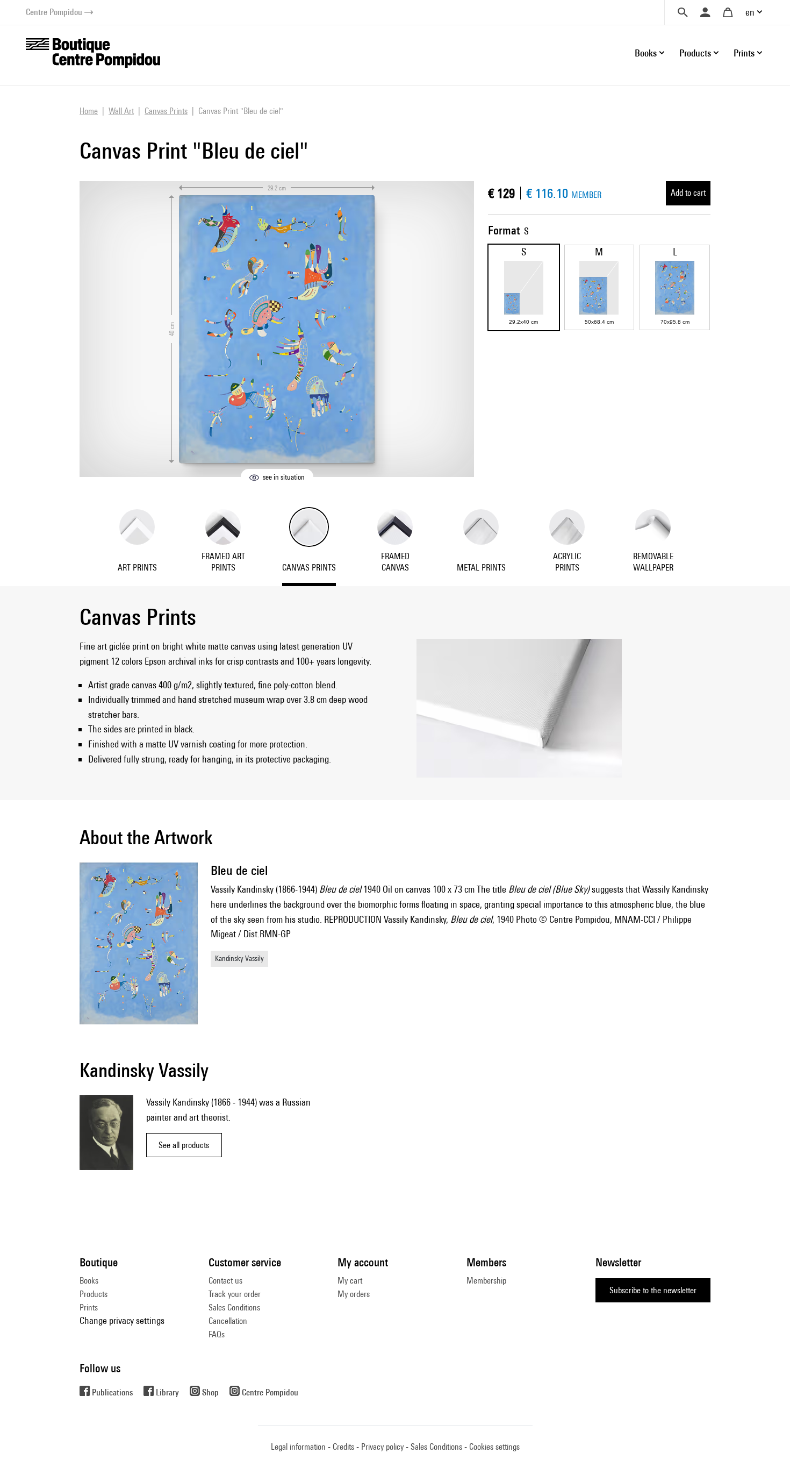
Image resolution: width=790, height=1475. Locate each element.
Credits (343, 1447)
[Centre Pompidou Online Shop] (93, 52)
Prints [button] (744, 53)
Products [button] (695, 53)
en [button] (750, 12)
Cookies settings (494, 1447)
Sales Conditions (234, 1307)
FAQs (217, 1334)
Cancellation (228, 1321)
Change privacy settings (122, 1320)
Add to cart (688, 193)
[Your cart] (728, 12)
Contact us (225, 1281)
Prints (89, 1307)
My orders (353, 1294)
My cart (349, 1281)
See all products (184, 1145)
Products (93, 1294)
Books (89, 1281)
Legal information (298, 1447)
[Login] (705, 12)
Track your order (235, 1294)
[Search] (682, 12)
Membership (486, 1281)
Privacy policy (382, 1447)
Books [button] (646, 53)
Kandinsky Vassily (239, 958)
